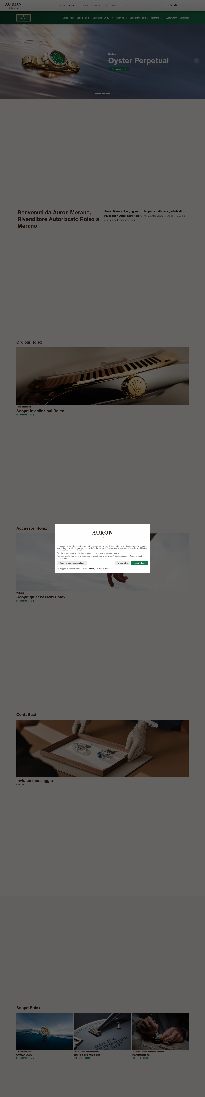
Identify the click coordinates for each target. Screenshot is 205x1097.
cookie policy (78, 550)
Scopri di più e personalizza (71, 563)
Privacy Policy (104, 569)
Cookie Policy (89, 569)
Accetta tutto (140, 563)
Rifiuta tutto (122, 563)
